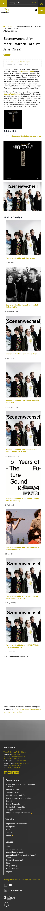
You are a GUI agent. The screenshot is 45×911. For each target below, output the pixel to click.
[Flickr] (9, 772)
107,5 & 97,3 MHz (14, 768)
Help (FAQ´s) (11, 866)
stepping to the (14, 3)
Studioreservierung (14, 849)
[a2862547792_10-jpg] (13, 119)
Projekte (9, 801)
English (9, 872)
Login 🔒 (9, 835)
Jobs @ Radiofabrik (13, 810)
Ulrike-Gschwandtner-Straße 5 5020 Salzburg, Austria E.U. (14, 758)
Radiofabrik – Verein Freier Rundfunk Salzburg (20, 785)
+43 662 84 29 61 (20, 761)
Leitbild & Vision (12, 789)
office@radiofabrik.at (14, 766)
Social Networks (12, 869)
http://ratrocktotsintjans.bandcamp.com (25, 137)
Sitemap (9, 832)
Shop (8, 846)
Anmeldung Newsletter (15, 852)
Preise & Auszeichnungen (16, 804)
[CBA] (5, 772)
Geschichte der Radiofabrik (16, 795)
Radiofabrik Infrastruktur (15, 807)
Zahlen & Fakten (12, 792)
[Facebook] (13, 772)
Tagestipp (7, 55)
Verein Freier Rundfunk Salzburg (14, 752)
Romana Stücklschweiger (20, 62)
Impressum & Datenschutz (16, 823)
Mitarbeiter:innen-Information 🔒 (19, 813)
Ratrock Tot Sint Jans (11, 94)
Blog (10, 26)
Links (8, 863)
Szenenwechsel (27, 71)
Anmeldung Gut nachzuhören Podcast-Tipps (21, 856)
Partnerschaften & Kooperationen (19, 798)
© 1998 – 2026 (16, 754)
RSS (8, 829)
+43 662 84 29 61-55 (21, 763)
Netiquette (10, 826)
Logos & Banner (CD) (14, 860)
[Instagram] (17, 772)
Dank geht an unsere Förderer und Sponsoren (21, 880)
